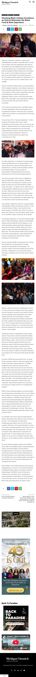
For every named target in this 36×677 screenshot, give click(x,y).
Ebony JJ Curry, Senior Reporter (10, 25)
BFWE (4, 77)
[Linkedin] (18, 670)
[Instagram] (15, 670)
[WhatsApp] (20, 29)
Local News (16, 14)
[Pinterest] (16, 29)
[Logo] (18, 660)
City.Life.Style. (4, 14)
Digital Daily (11, 14)
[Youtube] (24, 670)
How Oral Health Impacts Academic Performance (8, 497)
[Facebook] (8, 29)
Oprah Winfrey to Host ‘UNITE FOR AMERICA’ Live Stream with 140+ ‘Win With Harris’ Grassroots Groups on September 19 (26, 499)
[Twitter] (12, 29)
